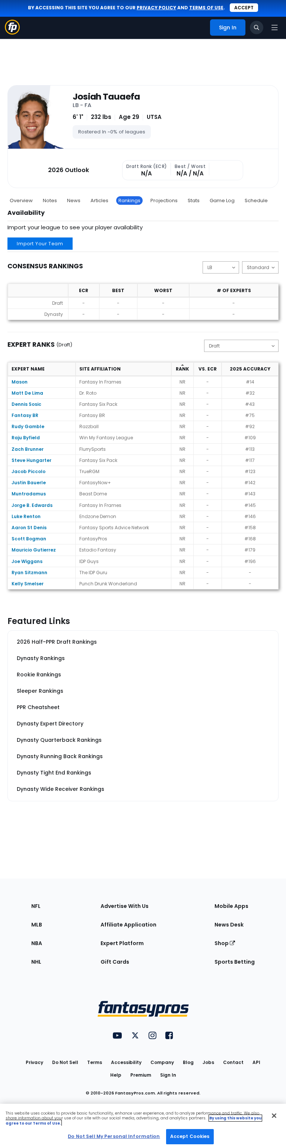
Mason (20, 382)
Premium (140, 1075)
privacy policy (156, 7)
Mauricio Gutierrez (34, 550)
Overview (21, 200)
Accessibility (126, 1062)
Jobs (208, 1062)
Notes (50, 200)
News (73, 200)
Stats (194, 200)
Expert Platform (122, 943)
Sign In (168, 1075)
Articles (99, 200)
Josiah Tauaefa (106, 96)
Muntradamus (29, 494)
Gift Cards (115, 962)
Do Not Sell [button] (65, 1062)
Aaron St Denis (29, 527)
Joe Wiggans (27, 561)
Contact (233, 1062)
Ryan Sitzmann (29, 572)
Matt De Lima (27, 393)
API (256, 1062)
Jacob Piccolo (28, 471)
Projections (164, 200)
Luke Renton (26, 516)
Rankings (129, 200)
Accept (244, 7)
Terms (94, 1062)
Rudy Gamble (28, 426)
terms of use (206, 7)
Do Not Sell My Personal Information (114, 1136)
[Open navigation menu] (274, 27)
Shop (222, 943)
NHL (36, 962)
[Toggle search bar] (256, 27)
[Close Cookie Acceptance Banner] (274, 1115)
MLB (36, 924)
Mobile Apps (231, 906)
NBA (36, 943)
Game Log (222, 200)
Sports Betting (234, 962)
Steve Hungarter (31, 460)
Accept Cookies (190, 1136)
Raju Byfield (26, 437)
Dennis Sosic (26, 404)
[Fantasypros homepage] (12, 32)
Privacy (34, 1062)
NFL (36, 906)
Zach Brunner (28, 449)
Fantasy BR (25, 415)
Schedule (256, 200)
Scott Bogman (29, 539)
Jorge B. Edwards (32, 505)
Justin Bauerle (29, 482)
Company (162, 1062)
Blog (188, 1062)
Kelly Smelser (28, 584)
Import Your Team (40, 243)
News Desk (229, 924)
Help (115, 1075)
